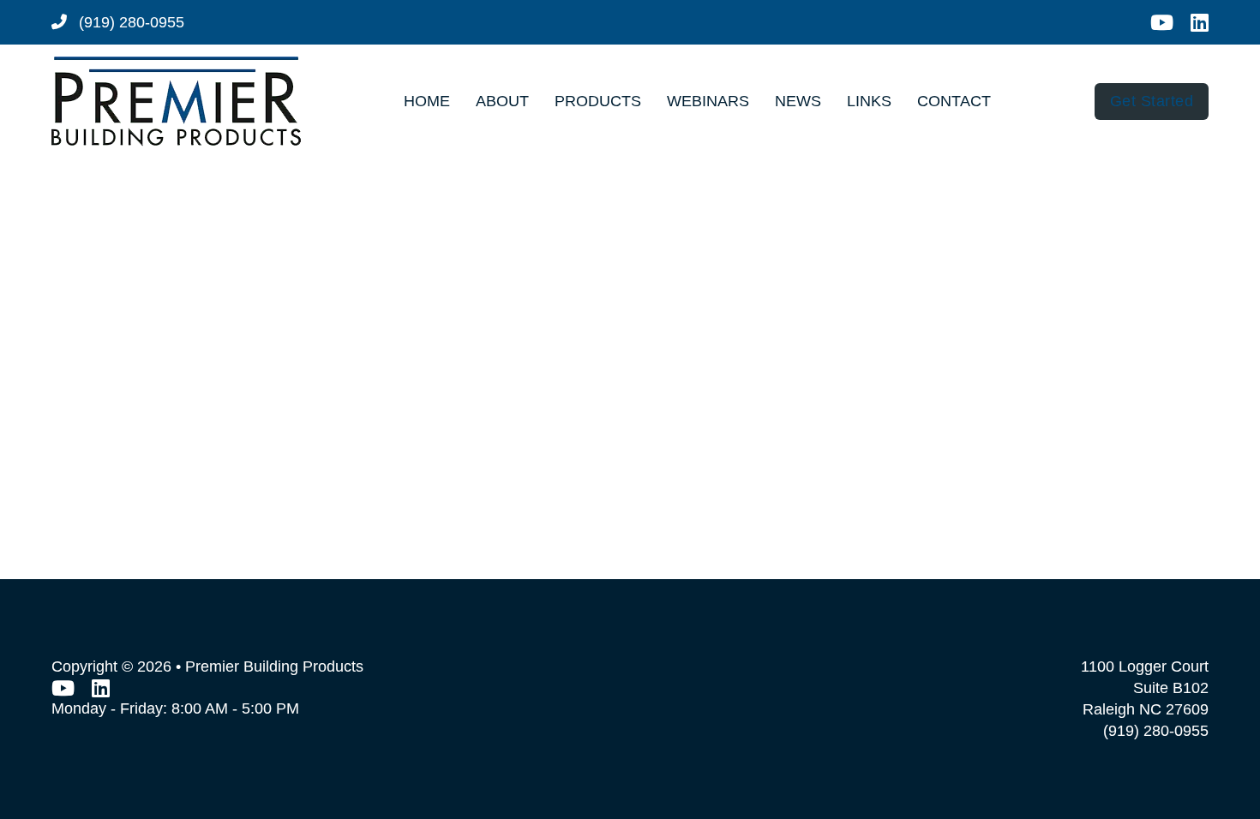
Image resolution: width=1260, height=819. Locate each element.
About (502, 101)
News (798, 101)
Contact (954, 101)
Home (427, 101)
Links (869, 101)
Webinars (708, 101)
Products (598, 101)
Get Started (1152, 101)
